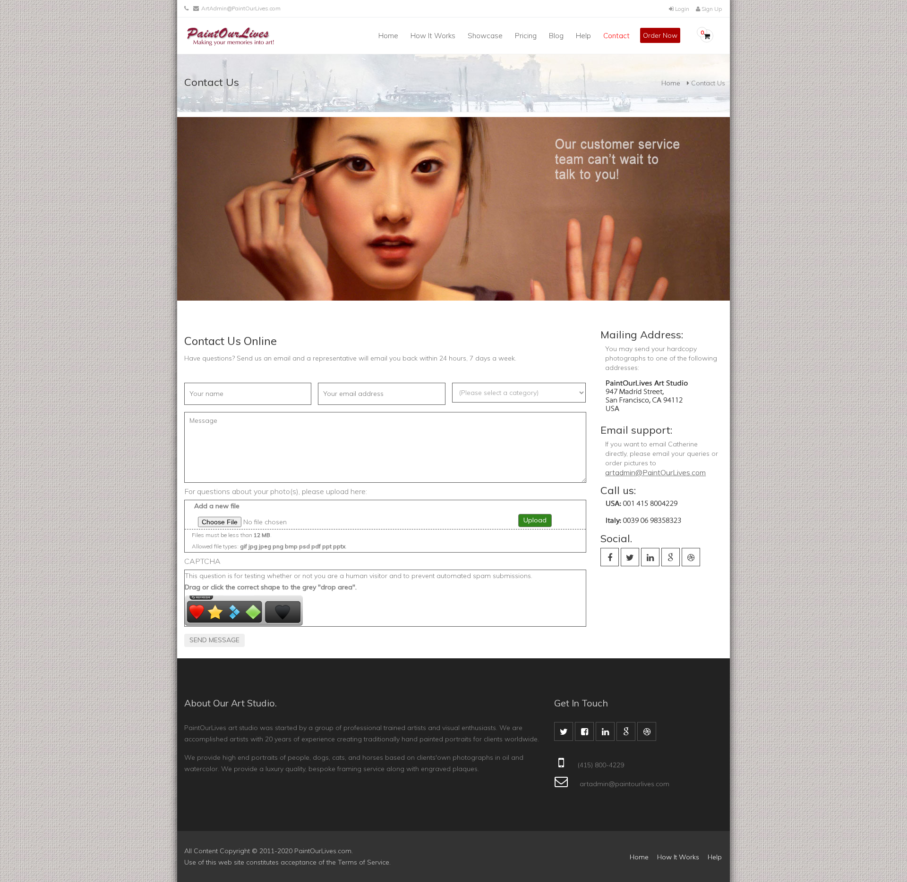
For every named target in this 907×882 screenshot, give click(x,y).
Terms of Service (363, 862)
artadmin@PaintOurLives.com (655, 472)
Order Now (660, 35)
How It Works (433, 35)
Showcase (485, 35)
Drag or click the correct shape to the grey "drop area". (271, 587)
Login (681, 8)
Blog (556, 35)
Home (388, 35)
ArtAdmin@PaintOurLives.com (241, 8)
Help (583, 35)
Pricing (526, 35)
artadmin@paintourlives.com (624, 784)
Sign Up (711, 8)
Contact (616, 35)
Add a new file (217, 506)
